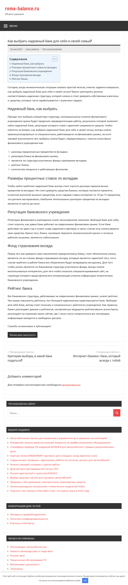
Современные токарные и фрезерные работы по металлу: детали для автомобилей (60, 459)
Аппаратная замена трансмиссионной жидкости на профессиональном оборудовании (60, 442)
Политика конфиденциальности (29, 518)
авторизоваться (71, 384)
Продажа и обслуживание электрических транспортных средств (48, 481)
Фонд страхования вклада (26, 74)
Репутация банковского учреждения (32, 71)
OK (85, 580)
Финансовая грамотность (22, 334)
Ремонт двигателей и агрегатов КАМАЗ (33, 473)
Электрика (16, 568)
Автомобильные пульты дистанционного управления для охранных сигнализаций (58, 438)
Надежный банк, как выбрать (28, 63)
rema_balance (32, 48)
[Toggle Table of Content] (53, 59)
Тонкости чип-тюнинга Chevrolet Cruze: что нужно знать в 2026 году (49, 490)
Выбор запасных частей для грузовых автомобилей (40, 477)
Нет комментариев (52, 48)
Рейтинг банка (20, 78)
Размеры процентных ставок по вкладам (34, 67)
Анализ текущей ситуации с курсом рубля (35, 464)
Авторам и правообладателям (28, 514)
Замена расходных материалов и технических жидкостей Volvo (47, 486)
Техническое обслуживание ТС (28, 559)
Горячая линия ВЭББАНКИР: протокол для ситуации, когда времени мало (53, 455)
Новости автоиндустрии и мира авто (31, 551)
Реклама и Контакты (22, 523)
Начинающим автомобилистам (28, 546)
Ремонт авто (17, 555)
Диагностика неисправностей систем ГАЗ (34, 468)
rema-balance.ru (22, 8)
